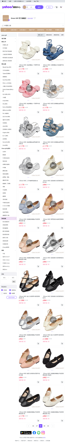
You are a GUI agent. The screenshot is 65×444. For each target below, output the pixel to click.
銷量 (62, 35)
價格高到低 (56, 35)
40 (48, 426)
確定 (14, 281)
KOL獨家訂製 (50, 30)
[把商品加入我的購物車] (38, 73)
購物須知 (30, 440)
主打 (5, 30)
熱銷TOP (32, 30)
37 (37, 426)
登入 (49, 7)
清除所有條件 (11, 297)
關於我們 (23, 440)
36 (33, 426)
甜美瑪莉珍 (40, 30)
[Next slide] (39, 50)
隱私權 (42, 440)
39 (44, 426)
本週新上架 (7, 25)
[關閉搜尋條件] (27, 7)
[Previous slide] (19, 50)
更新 (44, 437)
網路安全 (36, 440)
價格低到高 (49, 35)
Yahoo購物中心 (11, 7)
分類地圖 (48, 440)
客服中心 (17, 440)
